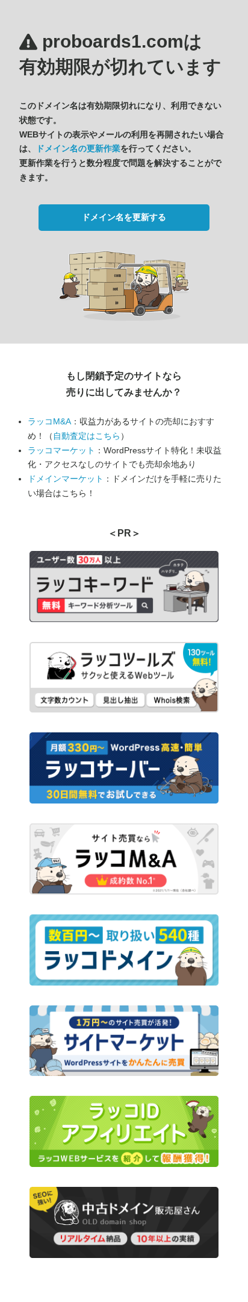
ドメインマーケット (66, 478)
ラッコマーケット (61, 450)
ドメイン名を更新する (124, 217)
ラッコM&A (49, 421)
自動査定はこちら (86, 436)
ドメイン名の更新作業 (78, 148)
